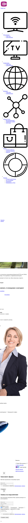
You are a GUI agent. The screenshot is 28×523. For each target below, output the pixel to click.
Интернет (21, 507)
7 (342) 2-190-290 (19, 465)
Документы (8, 181)
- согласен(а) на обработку (13, 485)
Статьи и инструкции (11, 179)
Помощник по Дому (10, 182)
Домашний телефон (10, 121)
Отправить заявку (4, 517)
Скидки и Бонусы (10, 149)
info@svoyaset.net (20, 471)
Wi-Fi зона (8, 122)
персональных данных (20, 485)
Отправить (3, 489)
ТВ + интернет (5, 507)
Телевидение (14, 507)
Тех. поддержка (9, 180)
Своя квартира (9, 37)
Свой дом (8, 36)
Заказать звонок (19, 469)
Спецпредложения (10, 151)
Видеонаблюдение (10, 120)
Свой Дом (8, 64)
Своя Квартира (9, 65)
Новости (8, 152)
